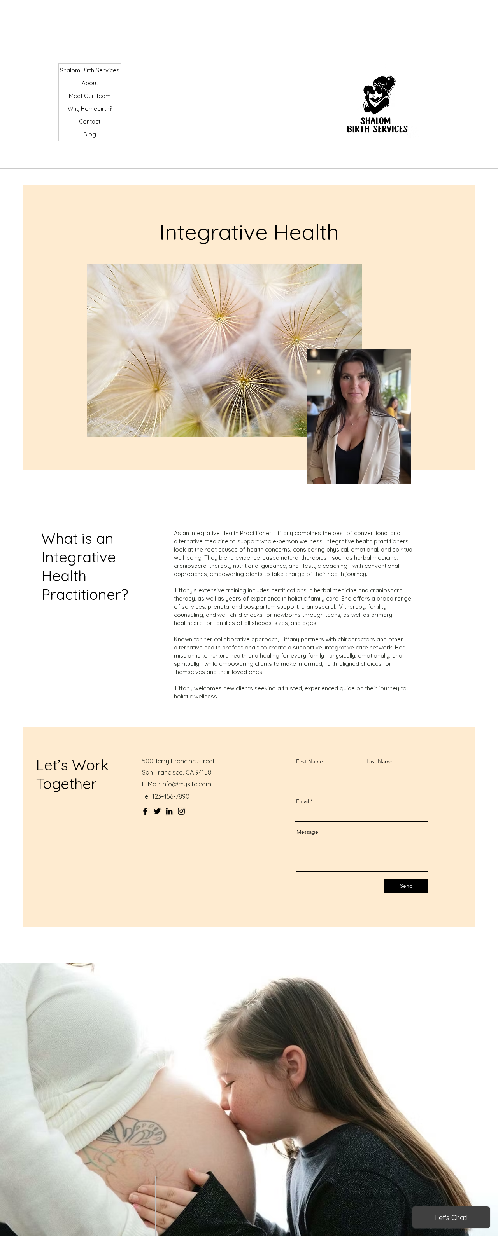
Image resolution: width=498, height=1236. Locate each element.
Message (307, 831)
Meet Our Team (89, 96)
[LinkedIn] (169, 811)
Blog (89, 134)
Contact (89, 121)
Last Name (379, 761)
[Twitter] (157, 811)
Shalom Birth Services (89, 70)
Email (302, 801)
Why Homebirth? (90, 108)
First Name (309, 761)
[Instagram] (181, 811)
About (90, 83)
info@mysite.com (186, 784)
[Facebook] (145, 811)
